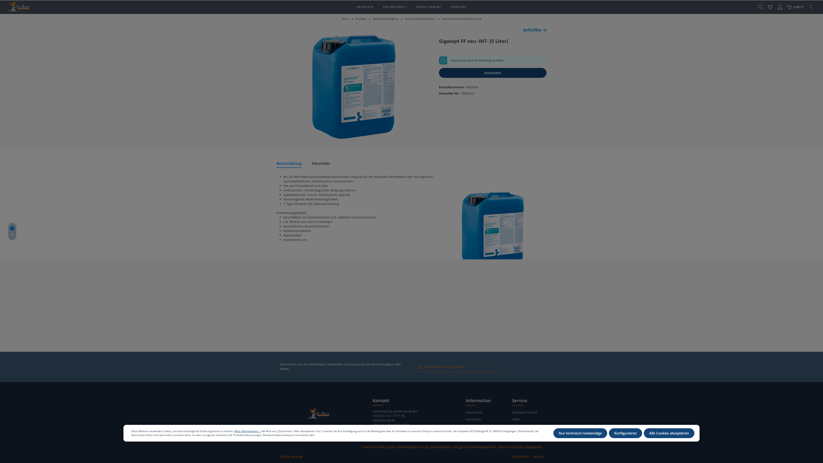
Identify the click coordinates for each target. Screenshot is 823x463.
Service (538, 456)
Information (520, 456)
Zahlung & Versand (524, 412)
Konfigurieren (625, 433)
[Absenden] (493, 367)
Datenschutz (474, 412)
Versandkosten (440, 447)
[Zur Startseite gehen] (19, 7)
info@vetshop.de (384, 420)
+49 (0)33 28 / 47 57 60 (389, 416)
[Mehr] (811, 7)
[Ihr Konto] (779, 7)
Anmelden (492, 73)
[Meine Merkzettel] (770, 7)
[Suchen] (761, 7)
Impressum (473, 419)
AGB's (516, 419)
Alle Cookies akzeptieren (669, 433)
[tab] (289, 163)
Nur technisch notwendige (580, 433)
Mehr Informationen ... (247, 431)
